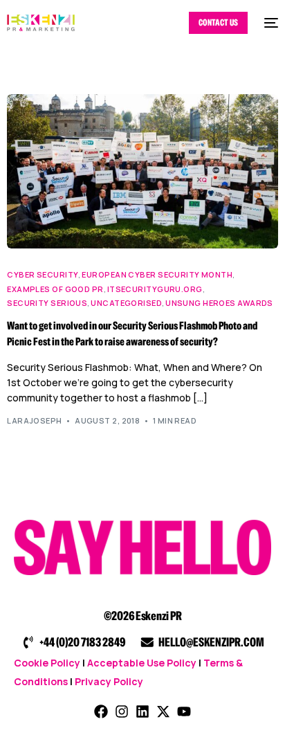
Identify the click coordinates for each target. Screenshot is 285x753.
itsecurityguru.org (155, 289)
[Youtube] (184, 711)
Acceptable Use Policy (141, 662)
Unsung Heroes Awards (219, 303)
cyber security (42, 274)
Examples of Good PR (55, 289)
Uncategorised (126, 303)
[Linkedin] (142, 711)
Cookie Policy (47, 662)
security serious (47, 303)
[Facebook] (101, 711)
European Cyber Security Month (157, 274)
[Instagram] (122, 711)
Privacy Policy (109, 681)
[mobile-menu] (269, 23)
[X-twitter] (163, 711)
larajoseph (34, 420)
